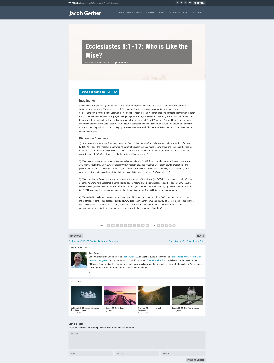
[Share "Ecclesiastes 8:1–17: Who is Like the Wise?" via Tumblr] (121, 225)
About (186, 13)
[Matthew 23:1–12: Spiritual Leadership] (154, 295)
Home (121, 13)
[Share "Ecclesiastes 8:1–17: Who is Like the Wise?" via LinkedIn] (130, 225)
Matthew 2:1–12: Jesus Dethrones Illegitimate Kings (85, 309)
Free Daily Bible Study (156, 260)
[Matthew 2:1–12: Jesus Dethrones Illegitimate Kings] (86, 295)
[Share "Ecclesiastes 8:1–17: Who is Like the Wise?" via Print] (147, 225)
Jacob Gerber (94, 62)
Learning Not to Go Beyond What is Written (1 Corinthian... (99, 3)
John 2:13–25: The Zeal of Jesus (185, 308)
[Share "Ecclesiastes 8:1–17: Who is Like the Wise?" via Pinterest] (126, 225)
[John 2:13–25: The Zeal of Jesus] (187, 295)
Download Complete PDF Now (99, 91)
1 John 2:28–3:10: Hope (114, 308)
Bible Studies (198, 13)
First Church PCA (131, 256)
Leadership (174, 13)
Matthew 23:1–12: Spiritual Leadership (149, 309)
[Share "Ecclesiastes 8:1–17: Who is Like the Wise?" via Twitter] (113, 225)
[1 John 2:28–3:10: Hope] (120, 295)
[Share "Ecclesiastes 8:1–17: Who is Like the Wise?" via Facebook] (108, 225)
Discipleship (150, 13)
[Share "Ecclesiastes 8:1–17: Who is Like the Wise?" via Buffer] (134, 225)
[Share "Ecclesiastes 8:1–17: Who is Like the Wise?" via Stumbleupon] (138, 225)
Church (162, 13)
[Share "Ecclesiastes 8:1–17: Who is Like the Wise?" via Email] (143, 225)
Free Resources (134, 13)
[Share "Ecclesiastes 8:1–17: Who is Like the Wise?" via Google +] (117, 225)
